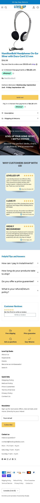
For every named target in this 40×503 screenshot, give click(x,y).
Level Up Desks (11, 496)
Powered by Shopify (23, 496)
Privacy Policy (7, 393)
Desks (4, 361)
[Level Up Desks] (20, 7)
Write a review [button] (20, 315)
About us (5, 355)
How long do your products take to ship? (18, 272)
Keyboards (6, 358)
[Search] (7, 7)
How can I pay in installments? (17, 263)
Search (4, 368)
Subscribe (8, 425)
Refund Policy (7, 383)
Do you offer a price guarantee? (18, 281)
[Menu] (2, 7)
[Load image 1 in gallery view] (20, 31)
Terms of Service (8, 390)
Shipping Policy (8, 380)
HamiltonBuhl (9, 78)
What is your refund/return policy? (15, 290)
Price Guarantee (8, 387)
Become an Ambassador (12, 364)
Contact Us (6, 396)
